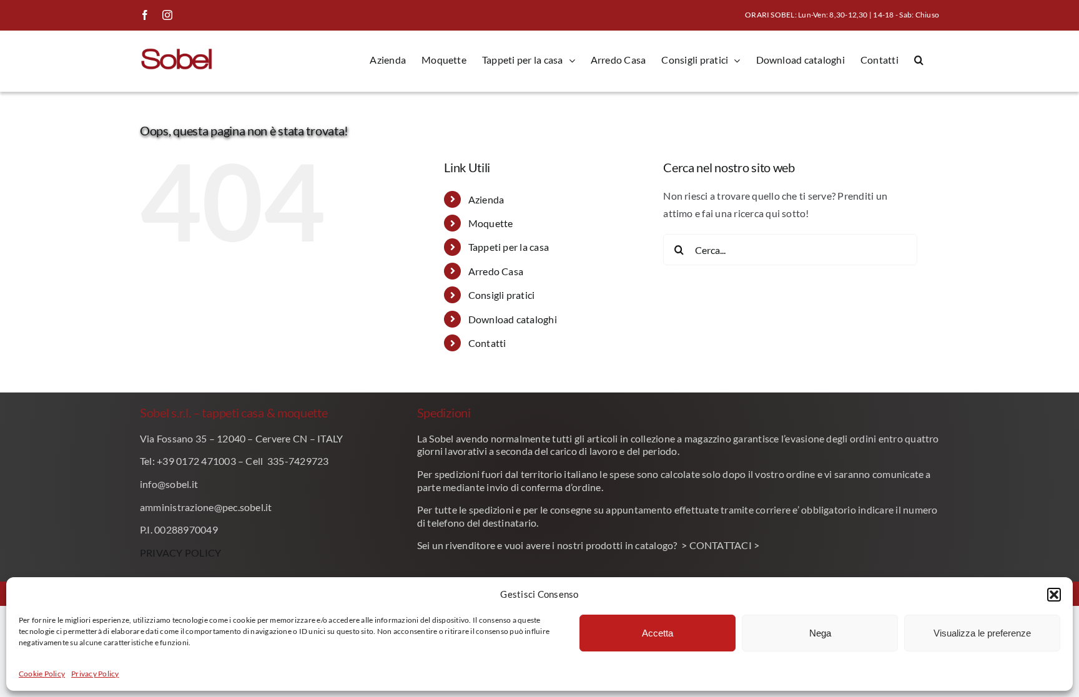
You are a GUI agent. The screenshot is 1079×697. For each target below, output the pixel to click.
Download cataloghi (512, 319)
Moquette (490, 223)
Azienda (486, 199)
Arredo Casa (496, 271)
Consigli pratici (501, 295)
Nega (820, 633)
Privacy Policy (95, 673)
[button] (1054, 594)
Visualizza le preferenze (982, 633)
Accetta (657, 633)
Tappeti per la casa (508, 247)
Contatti (487, 343)
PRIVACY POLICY (180, 552)
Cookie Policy (42, 673)
